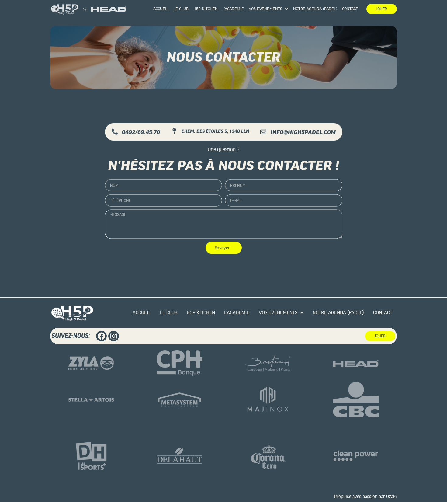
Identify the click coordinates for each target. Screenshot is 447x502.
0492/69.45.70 (141, 132)
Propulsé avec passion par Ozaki (365, 496)
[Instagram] (113, 336)
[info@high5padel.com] (263, 132)
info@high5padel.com (303, 132)
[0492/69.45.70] (115, 131)
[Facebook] (101, 336)
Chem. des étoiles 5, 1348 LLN (215, 131)
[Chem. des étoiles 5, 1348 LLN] (174, 131)
